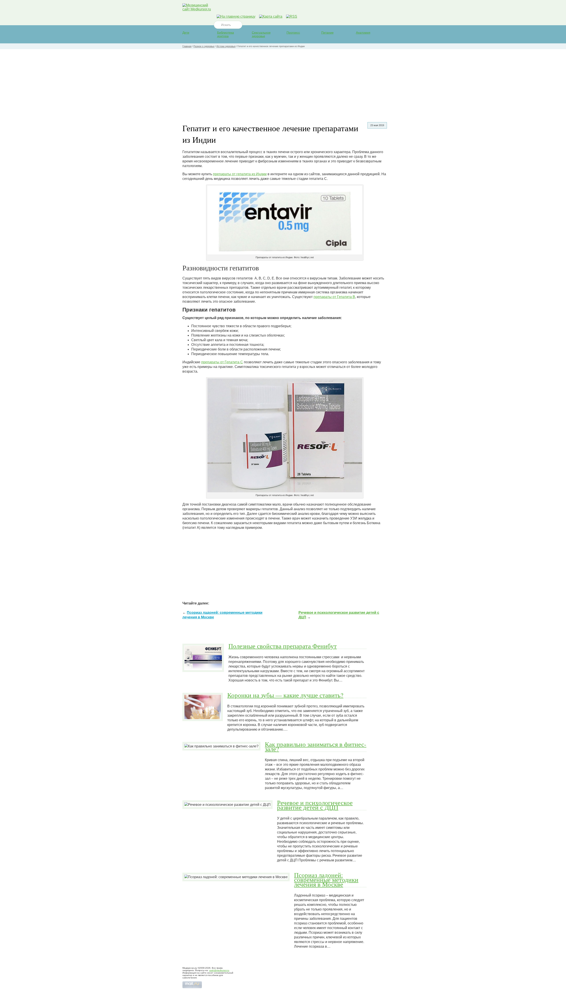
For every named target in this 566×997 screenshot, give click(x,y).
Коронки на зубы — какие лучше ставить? (285, 695)
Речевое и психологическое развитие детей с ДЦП (315, 804)
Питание (327, 32)
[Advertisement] (283, 82)
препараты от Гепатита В (334, 297)
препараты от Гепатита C (222, 362)
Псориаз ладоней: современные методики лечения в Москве (326, 879)
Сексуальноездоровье (261, 34)
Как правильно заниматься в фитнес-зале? (315, 746)
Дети (185, 32)
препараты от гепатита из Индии (240, 174)
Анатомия (363, 32)
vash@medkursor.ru (219, 970)
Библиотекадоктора (225, 34)
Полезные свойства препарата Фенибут (282, 646)
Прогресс (293, 32)
